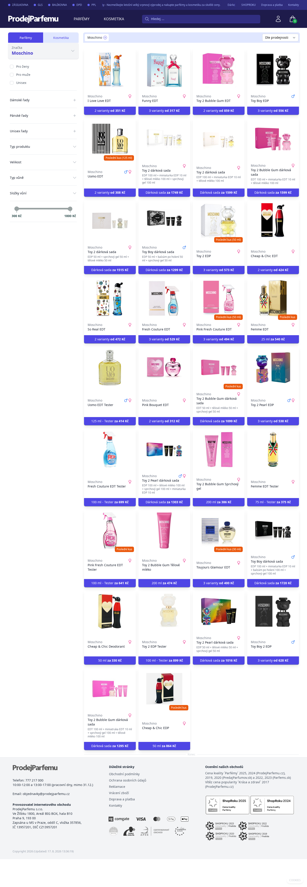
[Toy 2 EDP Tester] (164, 611)
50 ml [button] (110, 660)
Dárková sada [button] (164, 192)
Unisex (21, 83)
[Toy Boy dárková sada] (164, 221)
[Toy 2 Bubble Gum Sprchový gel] (218, 449)
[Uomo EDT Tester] (110, 368)
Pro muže (23, 74)
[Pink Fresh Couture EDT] (218, 298)
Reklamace (117, 786)
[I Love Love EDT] (110, 70)
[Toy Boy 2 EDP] (273, 611)
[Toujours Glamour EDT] (218, 530)
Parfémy (81, 18)
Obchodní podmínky (124, 774)
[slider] (16, 209)
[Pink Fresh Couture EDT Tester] (110, 530)
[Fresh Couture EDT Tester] (110, 449)
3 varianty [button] (164, 110)
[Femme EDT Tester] (273, 449)
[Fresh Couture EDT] (164, 298)
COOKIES (295, 880)
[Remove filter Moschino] (105, 37)
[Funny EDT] (164, 70)
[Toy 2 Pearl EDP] (273, 368)
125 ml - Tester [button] (110, 421)
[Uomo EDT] (110, 139)
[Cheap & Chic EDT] (273, 221)
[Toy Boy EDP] (273, 70)
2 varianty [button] (110, 110)
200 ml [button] (218, 502)
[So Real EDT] (110, 298)
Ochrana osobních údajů (127, 780)
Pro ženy (22, 66)
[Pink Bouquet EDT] (164, 368)
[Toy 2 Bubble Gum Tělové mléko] (164, 530)
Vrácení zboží (119, 793)
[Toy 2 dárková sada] (164, 139)
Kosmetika (114, 18)
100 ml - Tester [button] (110, 502)
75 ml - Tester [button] (273, 502)
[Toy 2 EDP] (218, 221)
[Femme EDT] (273, 298)
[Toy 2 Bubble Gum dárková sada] (273, 139)
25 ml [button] (273, 339)
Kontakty (293, 5)
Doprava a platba (272, 5)
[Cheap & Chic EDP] (164, 689)
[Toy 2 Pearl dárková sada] (164, 449)
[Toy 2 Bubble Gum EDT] (218, 70)
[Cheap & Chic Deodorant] (110, 611)
